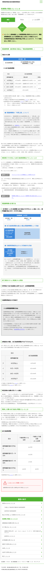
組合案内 (3, 561)
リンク (31, 561)
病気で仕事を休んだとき (9, 544)
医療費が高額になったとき (10, 519)
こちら (26, 99)
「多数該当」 (17, 125)
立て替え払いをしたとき (9, 527)
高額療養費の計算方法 (19, 329)
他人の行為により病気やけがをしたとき (13, 515)
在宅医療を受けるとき (8, 540)
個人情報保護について (16, 561)
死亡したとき (6, 556)
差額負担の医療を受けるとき (10, 523)
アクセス (8, 561)
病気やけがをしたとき (8, 503)
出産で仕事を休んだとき (9, 552)
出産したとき (6, 548)
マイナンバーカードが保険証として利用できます (23, 174)
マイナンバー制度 (25, 561)
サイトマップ (37, 561)
